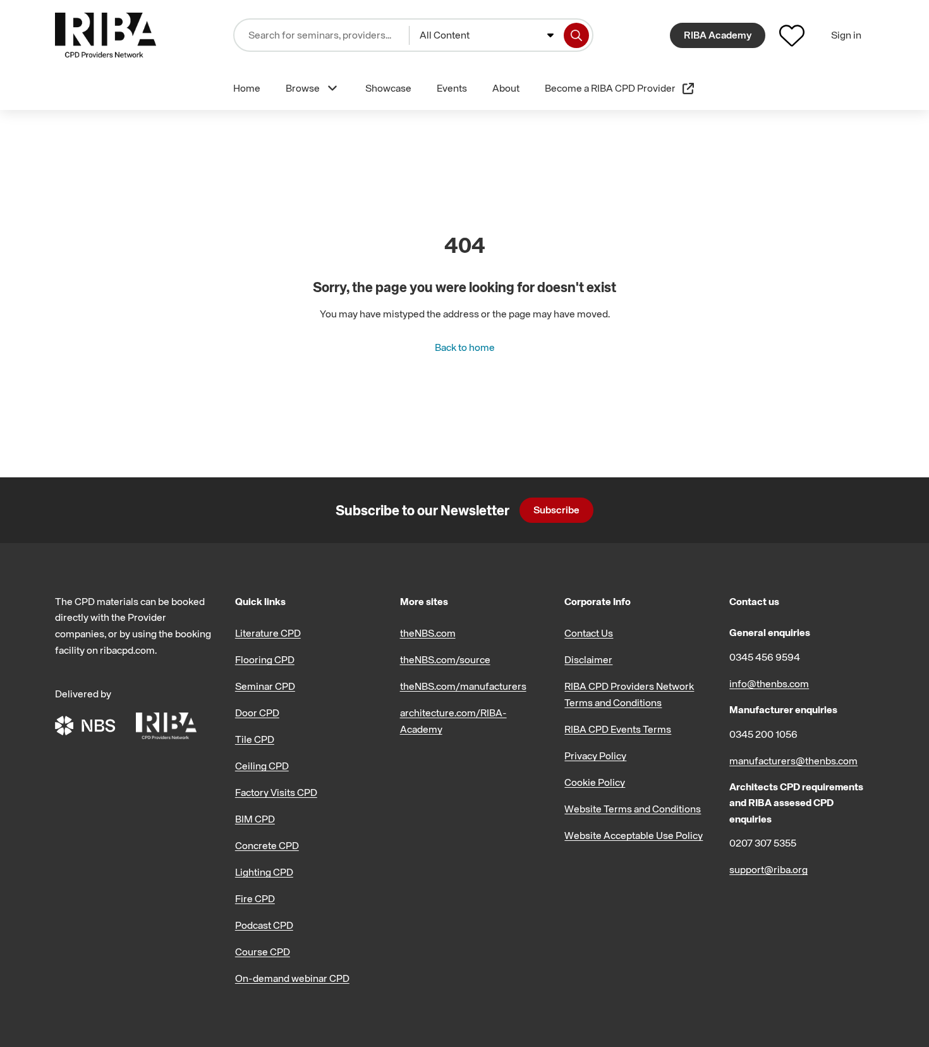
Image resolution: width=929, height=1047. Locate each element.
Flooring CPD (264, 659)
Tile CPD (254, 739)
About (505, 88)
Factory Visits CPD (276, 792)
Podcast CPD (264, 925)
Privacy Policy (595, 755)
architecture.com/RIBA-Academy (453, 721)
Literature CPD (268, 633)
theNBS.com (428, 633)
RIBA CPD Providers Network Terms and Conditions (629, 694)
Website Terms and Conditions (632, 808)
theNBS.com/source (445, 659)
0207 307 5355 (762, 843)
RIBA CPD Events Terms (617, 729)
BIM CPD (255, 819)
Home (246, 88)
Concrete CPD (267, 845)
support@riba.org (768, 869)
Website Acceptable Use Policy (633, 835)
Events (452, 88)
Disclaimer (588, 659)
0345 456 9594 (764, 657)
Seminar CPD (265, 686)
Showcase (388, 88)
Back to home (465, 347)
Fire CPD (255, 898)
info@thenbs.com (769, 683)
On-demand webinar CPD (292, 978)
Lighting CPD (264, 872)
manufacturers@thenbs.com (793, 760)
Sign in (846, 35)
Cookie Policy (594, 782)
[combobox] (487, 35)
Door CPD (257, 712)
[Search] (576, 35)
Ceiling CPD (262, 765)
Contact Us (588, 633)
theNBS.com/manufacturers (463, 686)
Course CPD (262, 951)
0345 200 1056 (763, 734)
